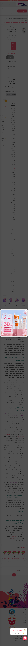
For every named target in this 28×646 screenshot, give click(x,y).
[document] (14, 323)
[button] (26, 311)
